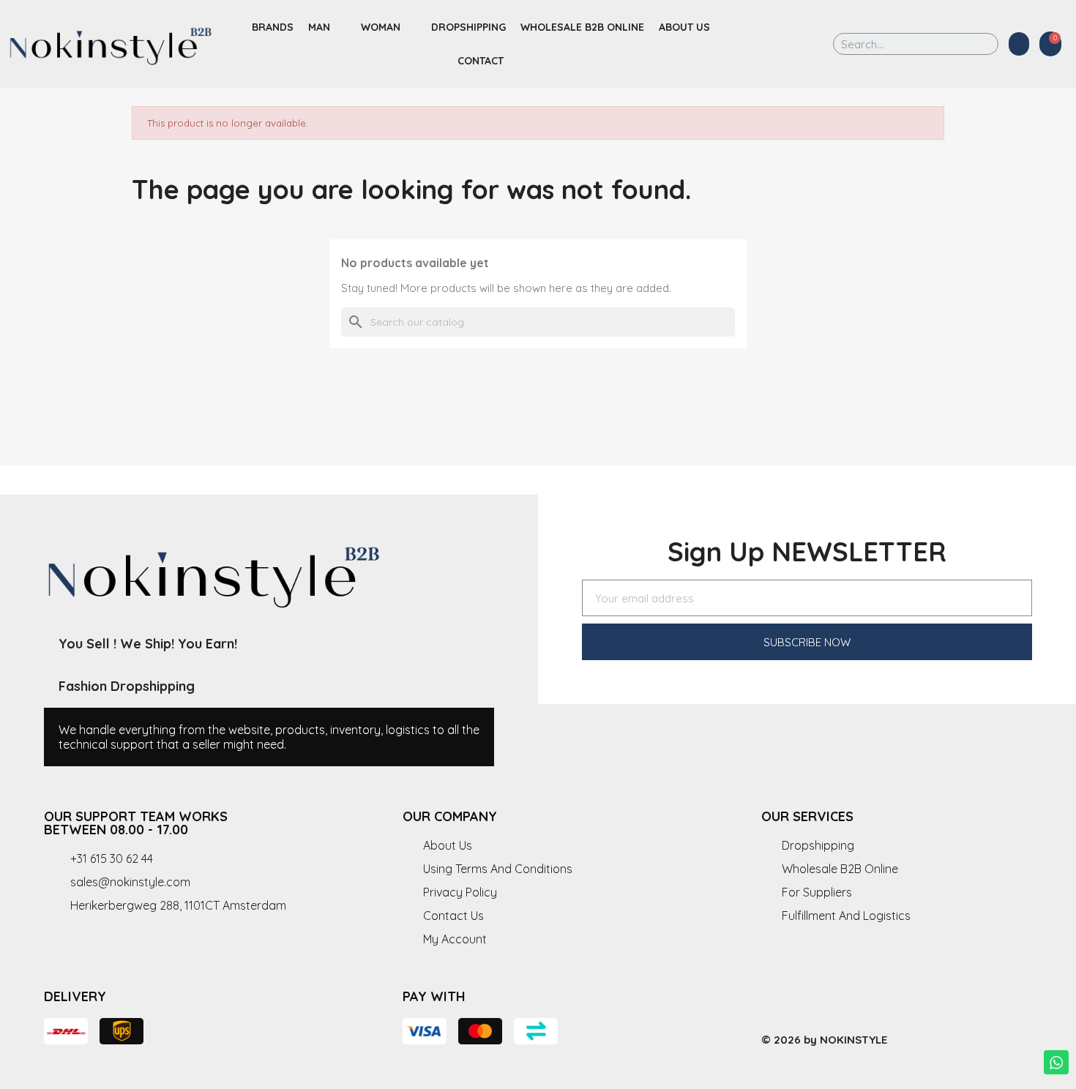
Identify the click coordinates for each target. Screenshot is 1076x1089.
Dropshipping (468, 27)
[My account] (1019, 44)
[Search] (977, 44)
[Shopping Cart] (1050, 43)
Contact (480, 60)
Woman (380, 27)
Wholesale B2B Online (582, 27)
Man (319, 27)
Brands (273, 27)
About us (684, 27)
